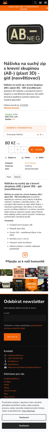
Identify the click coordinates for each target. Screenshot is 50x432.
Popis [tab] (9, 177)
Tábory (6, 388)
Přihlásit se (12, 337)
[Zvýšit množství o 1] (24, 150)
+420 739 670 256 (15, 358)
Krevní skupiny (30, 163)
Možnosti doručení (11, 108)
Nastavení (24, 417)
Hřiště (6, 384)
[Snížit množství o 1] (11, 150)
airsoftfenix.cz (13, 361)
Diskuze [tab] (17, 177)
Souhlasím (24, 425)
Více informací (28, 410)
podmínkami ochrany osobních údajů (23, 327)
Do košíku (38, 150)
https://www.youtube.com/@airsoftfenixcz (24, 367)
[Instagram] (25, 255)
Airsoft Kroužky (10, 391)
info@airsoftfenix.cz (15, 355)
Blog (6, 393)
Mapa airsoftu (9, 397)
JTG (13, 119)
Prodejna (7, 382)
